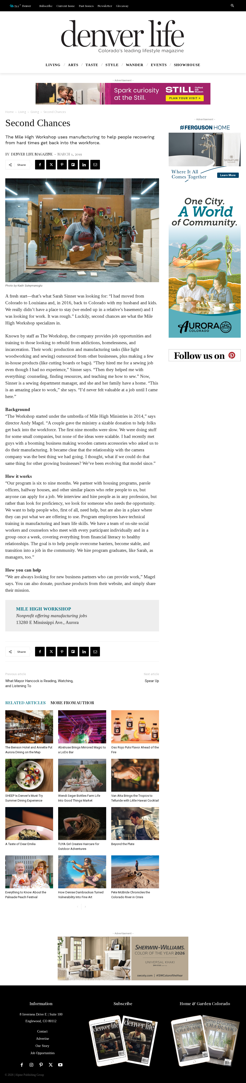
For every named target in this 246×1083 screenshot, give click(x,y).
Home (9, 112)
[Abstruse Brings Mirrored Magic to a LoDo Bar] (82, 726)
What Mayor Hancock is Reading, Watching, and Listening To (39, 683)
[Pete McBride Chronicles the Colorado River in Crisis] (135, 871)
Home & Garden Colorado (205, 1003)
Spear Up (152, 681)
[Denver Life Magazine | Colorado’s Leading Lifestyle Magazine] (123, 36)
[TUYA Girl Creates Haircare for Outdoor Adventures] (82, 823)
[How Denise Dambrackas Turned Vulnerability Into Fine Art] (82, 871)
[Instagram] (31, 1065)
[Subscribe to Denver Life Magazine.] (123, 1041)
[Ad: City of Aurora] (205, 265)
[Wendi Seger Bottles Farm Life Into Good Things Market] (82, 775)
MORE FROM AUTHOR (72, 702)
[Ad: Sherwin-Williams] (123, 958)
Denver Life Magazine (32, 154)
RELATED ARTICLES (25, 702)
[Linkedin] (84, 164)
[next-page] (85, 907)
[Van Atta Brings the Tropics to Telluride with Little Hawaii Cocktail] (135, 775)
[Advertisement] (205, 403)
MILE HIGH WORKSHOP (43, 608)
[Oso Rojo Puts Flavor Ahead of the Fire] (135, 726)
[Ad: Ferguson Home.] (205, 152)
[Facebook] (40, 164)
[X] (51, 164)
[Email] (95, 164)
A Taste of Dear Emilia (20, 844)
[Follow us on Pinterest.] (205, 355)
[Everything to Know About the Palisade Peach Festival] (29, 871)
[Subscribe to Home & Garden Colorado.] (205, 1041)
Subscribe (123, 1003)
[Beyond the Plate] (135, 823)
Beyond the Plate (122, 844)
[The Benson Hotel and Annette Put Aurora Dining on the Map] (29, 726)
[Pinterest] (62, 164)
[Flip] (73, 164)
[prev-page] (77, 907)
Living (22, 112)
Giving (35, 112)
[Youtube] (60, 1065)
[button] (232, 6)
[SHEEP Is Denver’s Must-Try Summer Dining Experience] (29, 775)
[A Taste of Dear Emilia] (29, 823)
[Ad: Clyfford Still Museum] (123, 94)
